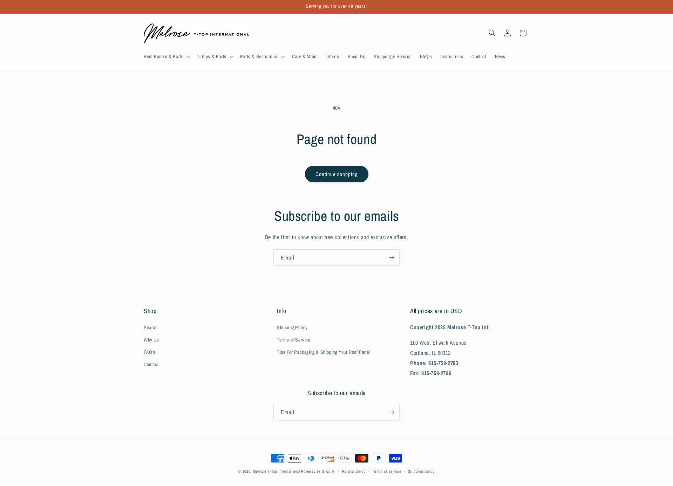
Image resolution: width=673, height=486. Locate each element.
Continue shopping (336, 174)
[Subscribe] (391, 257)
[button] (166, 56)
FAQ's (150, 352)
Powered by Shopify (318, 471)
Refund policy (354, 471)
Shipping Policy (292, 327)
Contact (151, 364)
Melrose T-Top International (276, 471)
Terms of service (386, 471)
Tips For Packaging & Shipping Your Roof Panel (323, 352)
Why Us (151, 340)
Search (151, 327)
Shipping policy (421, 471)
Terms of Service (294, 340)
